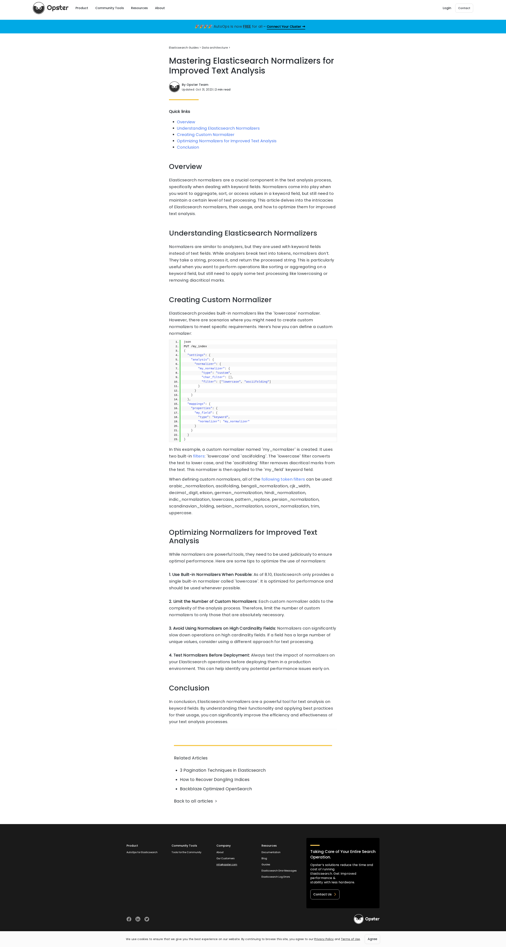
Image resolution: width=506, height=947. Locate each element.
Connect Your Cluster (284, 26)
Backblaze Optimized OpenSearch (216, 789)
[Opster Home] (50, 8)
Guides (265, 864)
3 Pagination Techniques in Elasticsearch (223, 770)
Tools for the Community (186, 852)
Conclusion (188, 147)
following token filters (283, 479)
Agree (372, 939)
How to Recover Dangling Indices (214, 779)
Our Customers (225, 858)
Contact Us (322, 894)
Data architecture (215, 48)
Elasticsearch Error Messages (279, 870)
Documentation (270, 852)
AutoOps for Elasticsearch (142, 852)
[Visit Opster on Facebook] (128, 919)
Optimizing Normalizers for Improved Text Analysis (227, 141)
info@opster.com (226, 864)
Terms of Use (350, 939)
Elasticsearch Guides (184, 48)
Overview (186, 122)
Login (447, 8)
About (220, 852)
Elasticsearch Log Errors (275, 876)
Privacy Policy (324, 939)
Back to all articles (193, 801)
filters (199, 456)
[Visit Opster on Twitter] (146, 919)
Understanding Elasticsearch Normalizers (218, 128)
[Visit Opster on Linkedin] (137, 919)
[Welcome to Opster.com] (367, 919)
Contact (464, 8)
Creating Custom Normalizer (205, 134)
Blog (264, 858)
